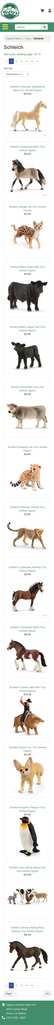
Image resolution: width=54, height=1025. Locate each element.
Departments (13, 38)
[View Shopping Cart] (42, 11)
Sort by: (8, 68)
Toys (27, 38)
